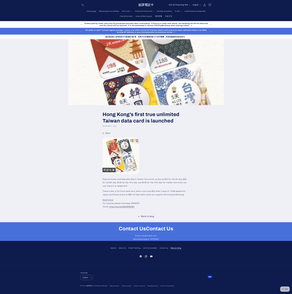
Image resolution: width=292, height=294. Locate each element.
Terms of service (139, 286)
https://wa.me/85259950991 (122, 207)
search (113, 248)
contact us (163, 248)
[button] (82, 5)
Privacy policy (126, 286)
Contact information (167, 286)
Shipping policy (153, 286)
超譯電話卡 (89, 285)
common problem (150, 248)
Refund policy (115, 286)
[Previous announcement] (80, 24)
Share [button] (107, 133)
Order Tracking (134, 248)
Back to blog (147, 216)
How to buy (108, 200)
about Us (122, 248)
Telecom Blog (175, 248)
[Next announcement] (211, 24)
